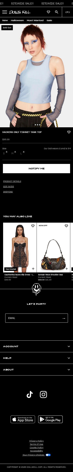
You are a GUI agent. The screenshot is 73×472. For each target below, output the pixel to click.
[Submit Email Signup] (64, 318)
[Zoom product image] (36, 75)
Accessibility (36, 451)
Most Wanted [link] (35, 20)
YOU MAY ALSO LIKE (17, 216)
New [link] (5, 20)
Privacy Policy (36, 441)
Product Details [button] (12, 181)
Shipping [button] (8, 192)
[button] (21, 3)
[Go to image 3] (37, 124)
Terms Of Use (36, 444)
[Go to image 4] (39, 124)
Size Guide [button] (8, 187)
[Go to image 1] (33, 124)
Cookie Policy (36, 448)
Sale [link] (49, 20)
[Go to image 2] (35, 124)
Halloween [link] (17, 20)
